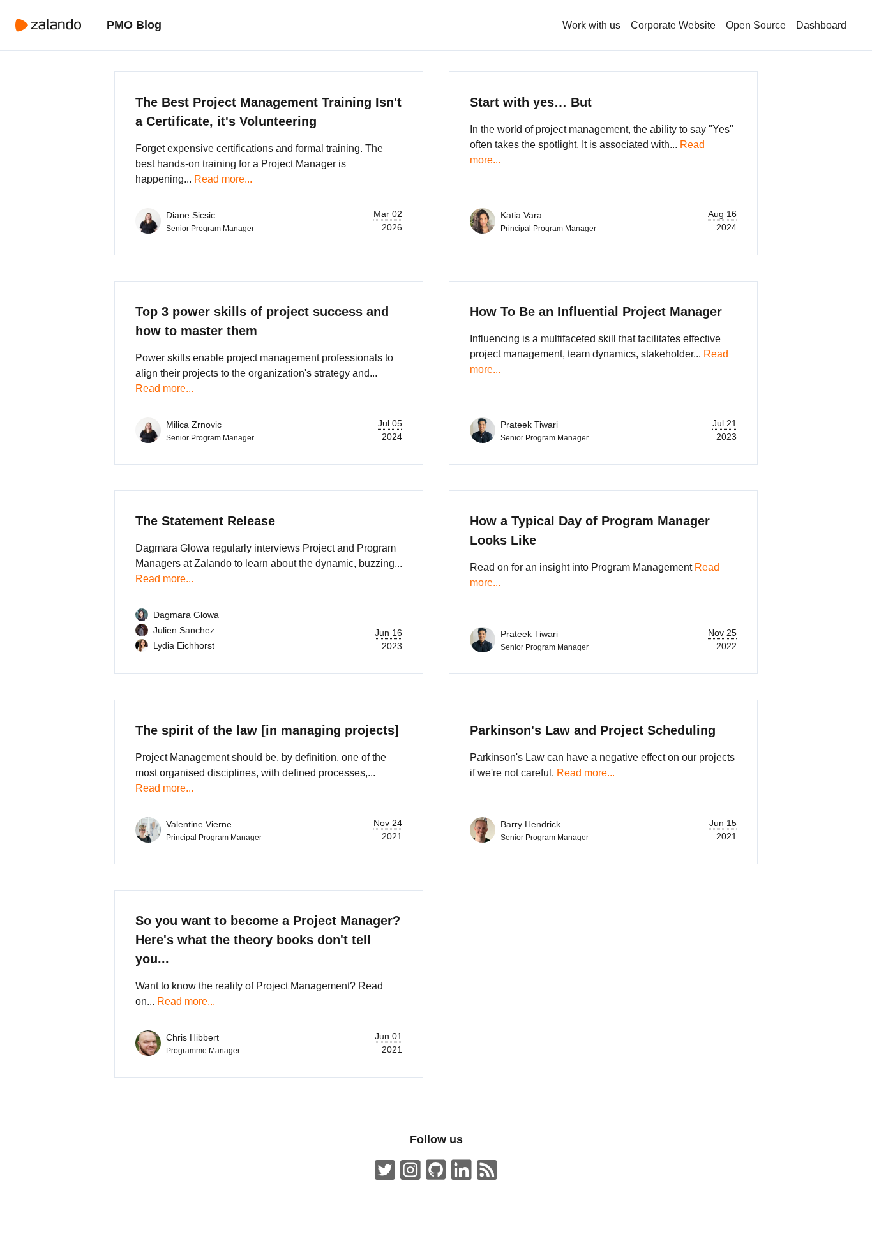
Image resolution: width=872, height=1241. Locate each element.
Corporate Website (673, 25)
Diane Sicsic (190, 215)
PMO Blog (134, 25)
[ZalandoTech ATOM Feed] (487, 1170)
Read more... (223, 179)
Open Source (756, 25)
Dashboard (821, 25)
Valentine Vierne (199, 824)
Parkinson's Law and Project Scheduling (593, 730)
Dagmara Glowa (186, 615)
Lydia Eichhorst (183, 645)
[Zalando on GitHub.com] (436, 1170)
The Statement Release (205, 521)
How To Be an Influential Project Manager (596, 312)
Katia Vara (521, 215)
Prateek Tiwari (529, 424)
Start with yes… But (531, 102)
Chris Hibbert (192, 1037)
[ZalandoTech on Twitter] (385, 1170)
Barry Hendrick (530, 824)
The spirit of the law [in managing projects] (267, 730)
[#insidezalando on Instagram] (410, 1170)
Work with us (591, 25)
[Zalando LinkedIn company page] (461, 1170)
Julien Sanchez (183, 630)
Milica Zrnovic (194, 424)
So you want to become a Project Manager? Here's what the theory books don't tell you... (267, 940)
